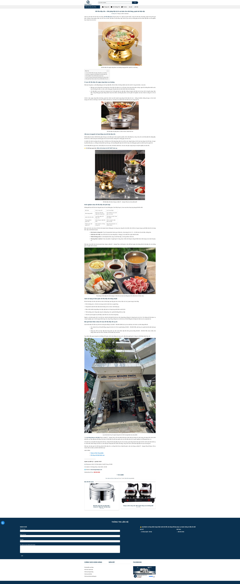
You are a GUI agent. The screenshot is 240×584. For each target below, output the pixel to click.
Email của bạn (23, 534)
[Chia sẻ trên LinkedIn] (122, 474)
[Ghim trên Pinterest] (121, 474)
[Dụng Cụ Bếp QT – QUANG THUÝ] (90, 2)
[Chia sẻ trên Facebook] (117, 474)
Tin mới (123, 478)
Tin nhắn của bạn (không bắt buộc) (27, 544)
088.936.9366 (97, 472)
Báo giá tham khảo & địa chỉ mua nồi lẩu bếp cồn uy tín (97, 78)
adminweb (126, 13)
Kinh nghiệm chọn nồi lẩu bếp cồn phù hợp (94, 75)
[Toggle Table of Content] (107, 71)
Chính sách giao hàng (88, 571)
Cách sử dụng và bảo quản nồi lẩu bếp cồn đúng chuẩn (97, 77)
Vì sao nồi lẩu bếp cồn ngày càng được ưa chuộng (96, 72)
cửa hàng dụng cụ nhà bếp (93, 437)
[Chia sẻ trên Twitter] (118, 474)
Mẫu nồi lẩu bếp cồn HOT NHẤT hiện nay (107, 148)
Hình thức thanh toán (88, 569)
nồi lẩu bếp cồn (108, 16)
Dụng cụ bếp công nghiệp (97, 453)
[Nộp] (135, 2)
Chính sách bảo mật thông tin (90, 576)
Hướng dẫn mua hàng (88, 567)
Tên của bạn (22, 529)
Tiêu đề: (22, 539)
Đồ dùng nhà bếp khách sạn (97, 455)
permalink (132, 478)
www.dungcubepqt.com (96, 469)
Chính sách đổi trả (88, 574)
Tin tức (119, 478)
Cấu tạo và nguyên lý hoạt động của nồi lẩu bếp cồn (96, 74)
